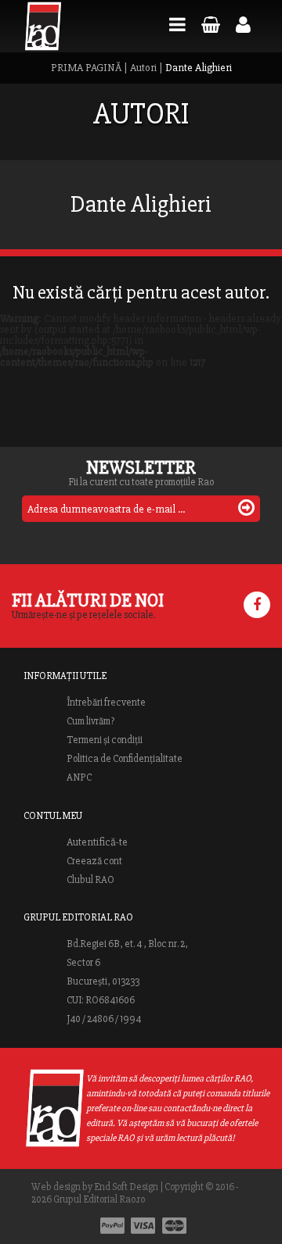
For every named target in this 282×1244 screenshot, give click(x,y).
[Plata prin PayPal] (112, 1225)
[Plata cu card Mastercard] (174, 1225)
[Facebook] (257, 605)
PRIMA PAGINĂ (86, 67)
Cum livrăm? (90, 721)
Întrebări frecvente (106, 702)
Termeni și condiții (105, 740)
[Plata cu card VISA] (143, 1225)
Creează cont (94, 861)
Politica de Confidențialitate (125, 758)
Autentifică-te (97, 842)
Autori (143, 67)
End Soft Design (126, 1187)
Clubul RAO (90, 880)
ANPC (79, 777)
